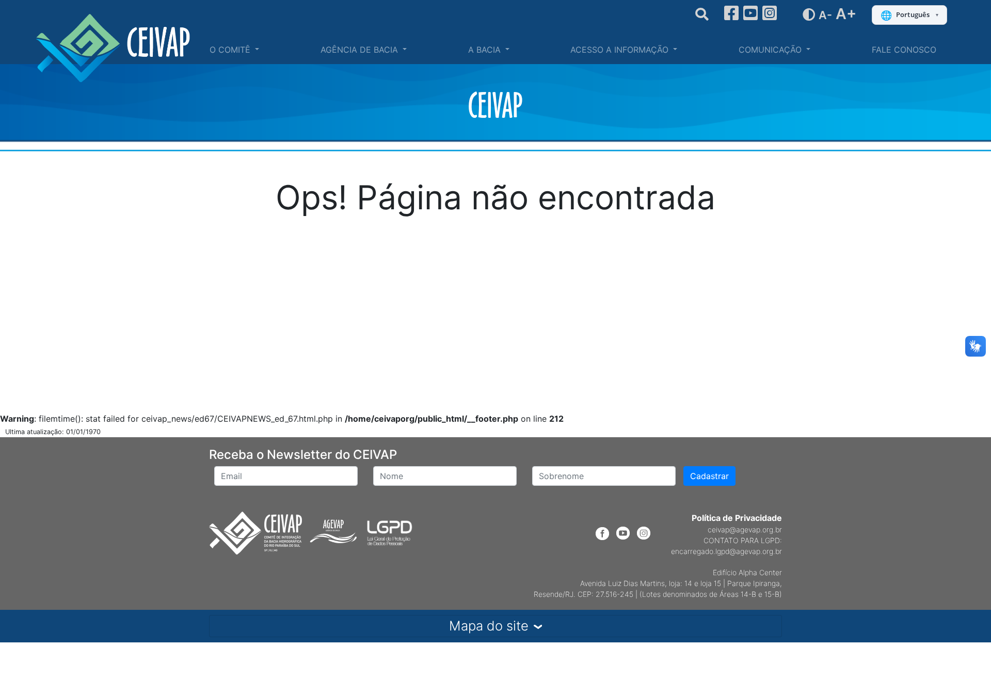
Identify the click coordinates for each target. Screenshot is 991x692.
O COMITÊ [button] (231, 49)
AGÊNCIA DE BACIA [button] (361, 49)
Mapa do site (489, 626)
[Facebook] (731, 13)
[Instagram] (769, 13)
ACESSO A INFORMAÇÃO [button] (620, 49)
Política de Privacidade (737, 518)
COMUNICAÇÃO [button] (771, 49)
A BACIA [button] (485, 49)
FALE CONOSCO (904, 49)
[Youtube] (750, 13)
